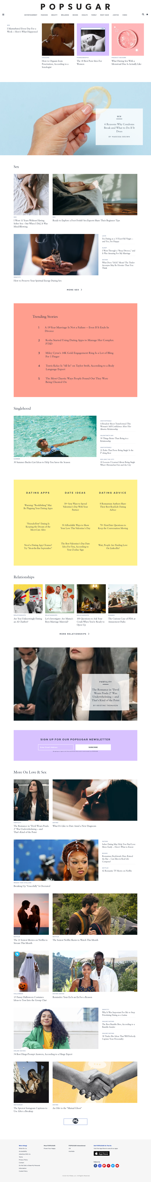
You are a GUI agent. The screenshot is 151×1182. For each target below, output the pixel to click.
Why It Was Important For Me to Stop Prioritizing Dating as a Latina (118, 1013)
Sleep (104, 248)
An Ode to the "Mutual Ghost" (67, 1108)
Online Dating (20, 1051)
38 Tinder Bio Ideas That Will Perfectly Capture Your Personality (118, 1037)
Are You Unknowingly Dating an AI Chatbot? (28, 620)
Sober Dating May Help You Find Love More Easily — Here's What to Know (118, 845)
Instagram (18, 1105)
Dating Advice (58, 994)
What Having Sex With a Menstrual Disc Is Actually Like (126, 63)
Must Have (104, 15)
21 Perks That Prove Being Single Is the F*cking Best (116, 451)
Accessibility (23, 1151)
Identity (17, 277)
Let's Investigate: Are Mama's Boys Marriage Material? (59, 620)
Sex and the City (107, 459)
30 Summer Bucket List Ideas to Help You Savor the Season (42, 462)
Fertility (17, 822)
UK (70, 1148)
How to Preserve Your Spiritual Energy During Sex (37, 280)
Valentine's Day (106, 435)
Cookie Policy (23, 1171)
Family (94, 15)
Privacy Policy (75, 751)
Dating (105, 260)
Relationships (20, 615)
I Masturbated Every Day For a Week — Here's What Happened (22, 30)
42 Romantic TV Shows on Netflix (117, 871)
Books (75, 15)
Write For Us (23, 1148)
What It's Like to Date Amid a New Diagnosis (74, 826)
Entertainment (30, 15)
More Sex (73, 290)
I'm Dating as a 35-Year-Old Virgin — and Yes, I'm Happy (117, 240)
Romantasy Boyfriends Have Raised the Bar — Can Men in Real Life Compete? (117, 859)
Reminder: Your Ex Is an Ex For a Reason (72, 997)
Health (85, 15)
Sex (8, 25)
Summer (17, 459)
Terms (68, 751)
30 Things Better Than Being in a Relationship (114, 439)
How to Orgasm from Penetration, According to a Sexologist (55, 64)
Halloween (18, 994)
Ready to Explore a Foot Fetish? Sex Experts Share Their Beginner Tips (86, 220)
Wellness (65, 15)
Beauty (54, 15)
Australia (71, 1151)
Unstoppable (105, 421)
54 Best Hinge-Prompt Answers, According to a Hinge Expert (43, 1054)
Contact (21, 1162)
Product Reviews (119, 57)
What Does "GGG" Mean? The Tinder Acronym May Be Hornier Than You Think (118, 265)
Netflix (105, 868)
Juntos (116, 15)
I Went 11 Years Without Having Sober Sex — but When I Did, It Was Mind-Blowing (31, 223)
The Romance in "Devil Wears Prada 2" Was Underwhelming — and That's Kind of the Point (31, 829)
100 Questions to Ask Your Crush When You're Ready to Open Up (91, 621)
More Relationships (73, 634)
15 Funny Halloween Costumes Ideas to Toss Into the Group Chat (30, 999)
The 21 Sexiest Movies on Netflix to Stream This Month (31, 942)
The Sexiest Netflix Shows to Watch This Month (75, 940)
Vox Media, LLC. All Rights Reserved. (78, 1176)
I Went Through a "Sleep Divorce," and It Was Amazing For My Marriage (118, 252)
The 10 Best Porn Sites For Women (89, 63)
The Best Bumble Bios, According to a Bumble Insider (118, 1025)
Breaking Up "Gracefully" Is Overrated (32, 886)
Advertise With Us (24, 1154)
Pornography (83, 57)
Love (104, 236)
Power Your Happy (49, 1148)
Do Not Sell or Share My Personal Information (29, 1167)
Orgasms (45, 57)
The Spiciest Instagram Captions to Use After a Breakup (30, 1110)
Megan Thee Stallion (22, 883)
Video (124, 15)
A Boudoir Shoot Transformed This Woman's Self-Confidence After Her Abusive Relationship (115, 427)
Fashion (44, 15)
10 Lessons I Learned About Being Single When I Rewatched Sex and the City (117, 463)
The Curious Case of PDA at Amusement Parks (121, 620)
